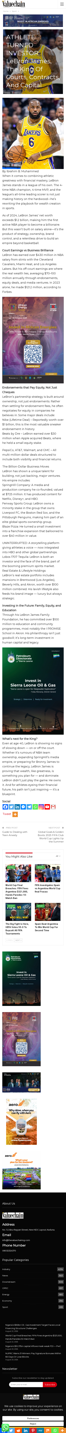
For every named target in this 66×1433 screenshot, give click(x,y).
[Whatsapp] (35, 807)
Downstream (8, 1282)
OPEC (5, 1288)
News (5, 1275)
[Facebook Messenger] (23, 807)
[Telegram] (29, 807)
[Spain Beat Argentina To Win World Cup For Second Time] (47, 912)
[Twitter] (11, 807)
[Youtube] (47, 807)
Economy (7, 1301)
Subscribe (50, 1384)
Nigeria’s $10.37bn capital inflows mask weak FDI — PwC (33, 1346)
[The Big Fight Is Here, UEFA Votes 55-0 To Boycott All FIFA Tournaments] (18, 912)
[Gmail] (53, 807)
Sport (11, 867)
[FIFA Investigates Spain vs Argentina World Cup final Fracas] (47, 873)
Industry (6, 1269)
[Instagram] (41, 807)
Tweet (7, 814)
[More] (15, 814)
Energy (5, 1294)
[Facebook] (5, 807)
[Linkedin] (17, 807)
